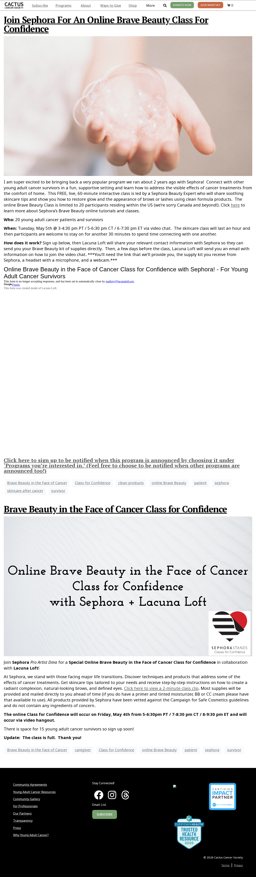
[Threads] (125, 795)
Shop (133, 5)
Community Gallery (26, 799)
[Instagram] (112, 795)
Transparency (23, 821)
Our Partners (22, 813)
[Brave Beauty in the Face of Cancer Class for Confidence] (128, 586)
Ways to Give (110, 5)
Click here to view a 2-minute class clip (161, 688)
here (235, 205)
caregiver (83, 749)
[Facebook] (98, 795)
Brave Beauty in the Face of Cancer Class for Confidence (115, 509)
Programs (63, 5)
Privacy (238, 865)
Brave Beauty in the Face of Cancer (37, 482)
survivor (58, 490)
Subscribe (40, 5)
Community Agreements (30, 785)
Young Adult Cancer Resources (34, 792)
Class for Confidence (92, 482)
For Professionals (25, 806)
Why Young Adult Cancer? (31, 835)
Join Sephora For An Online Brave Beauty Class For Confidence (106, 24)
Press (17, 828)
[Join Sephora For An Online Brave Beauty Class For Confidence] (128, 105)
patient (200, 482)
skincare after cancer (25, 490)
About (86, 5)
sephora (222, 482)
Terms (226, 865)
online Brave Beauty (169, 482)
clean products (131, 482)
